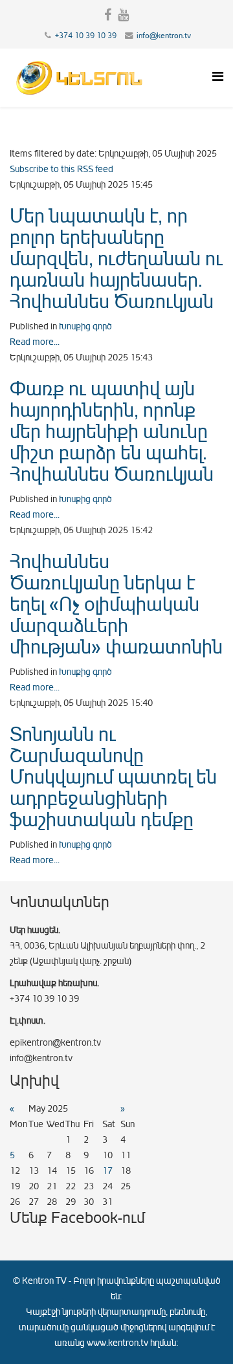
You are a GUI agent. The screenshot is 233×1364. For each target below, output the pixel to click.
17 (107, 1170)
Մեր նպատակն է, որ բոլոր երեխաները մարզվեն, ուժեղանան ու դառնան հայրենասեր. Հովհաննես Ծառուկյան (116, 259)
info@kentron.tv (164, 35)
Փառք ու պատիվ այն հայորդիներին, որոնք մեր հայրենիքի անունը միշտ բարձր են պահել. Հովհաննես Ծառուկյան (112, 432)
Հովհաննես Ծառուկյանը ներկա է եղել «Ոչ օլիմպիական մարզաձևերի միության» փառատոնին (116, 604)
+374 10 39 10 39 (85, 35)
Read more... (35, 341)
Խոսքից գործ (85, 326)
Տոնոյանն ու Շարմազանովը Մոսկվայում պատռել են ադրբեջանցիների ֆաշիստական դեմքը (113, 777)
